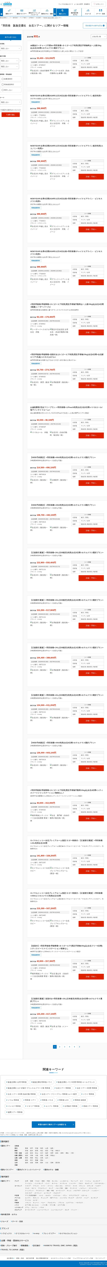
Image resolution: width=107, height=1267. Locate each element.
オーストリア (60, 1190)
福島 (51, 1148)
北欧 (66, 1188)
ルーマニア (47, 1193)
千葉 (51, 1150)
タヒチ (67, 1210)
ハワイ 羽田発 (88, 1094)
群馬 (36, 1150)
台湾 (26, 1181)
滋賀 (26, 1155)
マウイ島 (52, 1205)
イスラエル (57, 1195)
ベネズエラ (79, 1202)
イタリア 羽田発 (33, 1106)
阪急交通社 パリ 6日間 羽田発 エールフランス (76, 1082)
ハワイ (17, 1205)
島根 (31, 1158)
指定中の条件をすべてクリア (11, 110)
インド (47, 1183)
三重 (72, 1153)
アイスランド (40, 1190)
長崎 (36, 1162)
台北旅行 (38, 17)
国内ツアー (5, 1146)
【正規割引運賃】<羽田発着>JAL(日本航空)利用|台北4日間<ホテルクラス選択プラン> (66, 600)
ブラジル (61, 1202)
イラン (65, 1195)
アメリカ (28, 1200)
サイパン (34, 1207)
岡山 (36, 1158)
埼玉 (41, 1150)
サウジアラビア (74, 1195)
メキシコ (28, 1202)
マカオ (37, 1181)
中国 (48, 1181)
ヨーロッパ (18, 1186)
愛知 (67, 1153)
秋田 (41, 1148)
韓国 (43, 1181)
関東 (16, 1150)
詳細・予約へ (91, 74)
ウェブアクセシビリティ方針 (83, 1258)
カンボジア (96, 1181)
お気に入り (100, 4)
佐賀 (31, 1162)
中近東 (17, 1195)
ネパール (55, 1183)
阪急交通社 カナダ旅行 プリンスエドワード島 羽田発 (29, 1088)
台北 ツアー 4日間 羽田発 (87, 1088)
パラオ (41, 1207)
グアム (27, 1207)
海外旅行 (15, 17)
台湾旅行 (31, 17)
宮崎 (51, 1162)
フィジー (74, 1210)
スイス (75, 1185)
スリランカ (63, 1183)
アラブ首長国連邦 (31, 1195)
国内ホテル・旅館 (52, 1170)
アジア (17, 1181)
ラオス (81, 1183)
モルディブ (88, 1183)
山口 (46, 1158)
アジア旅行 (23, 17)
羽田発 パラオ (47, 1100)
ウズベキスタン (99, 1183)
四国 (16, 1160)
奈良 (41, 1155)
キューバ (36, 1202)
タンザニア (94, 1197)
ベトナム (88, 1181)
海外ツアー (5, 1181)
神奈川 (57, 1150)
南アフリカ (54, 1197)
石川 (41, 1153)
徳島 (26, 1160)
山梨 (26, 1153)
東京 (46, 1150)
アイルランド (42, 1188)
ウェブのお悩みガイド (66, 4)
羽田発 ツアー (30, 1100)
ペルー (43, 1202)
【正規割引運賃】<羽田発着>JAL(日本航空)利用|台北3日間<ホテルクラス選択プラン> (66, 648)
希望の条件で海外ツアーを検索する (52, 1124)
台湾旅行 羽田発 (70, 1106)
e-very (36, 1233)
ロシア (51, 1188)
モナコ (34, 1188)
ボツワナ (79, 1197)
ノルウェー (83, 1188)
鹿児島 (57, 1162)
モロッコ (36, 1197)
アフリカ (17, 1197)
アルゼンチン (52, 1202)
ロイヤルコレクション (69, 1233)
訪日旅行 (36, 1245)
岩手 (31, 1148)
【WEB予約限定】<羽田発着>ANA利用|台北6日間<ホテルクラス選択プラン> (63, 743)
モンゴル (55, 1181)
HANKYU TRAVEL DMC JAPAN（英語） (61, 1245)
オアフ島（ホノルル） (32, 1205)
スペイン (50, 1185)
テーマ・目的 (17, 1221)
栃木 (31, 1150)
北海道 (17, 1145)
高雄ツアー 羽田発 (90, 1106)
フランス (36, 1185)
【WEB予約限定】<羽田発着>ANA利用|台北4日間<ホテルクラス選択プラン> (63, 457)
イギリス (68, 1185)
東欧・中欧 (50, 1190)
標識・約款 (20, 1258)
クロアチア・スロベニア (81, 1190)
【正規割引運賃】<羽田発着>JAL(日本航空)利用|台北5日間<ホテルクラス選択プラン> (66, 553)
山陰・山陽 (18, 1158)
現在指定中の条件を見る (93, 25)
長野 (51, 1153)
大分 (46, 1162)
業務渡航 (24, 1245)
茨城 (26, 1150)
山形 (46, 1148)
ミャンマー (72, 1183)
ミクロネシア (19, 1207)
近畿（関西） (19, 1155)
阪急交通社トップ (5, 17)
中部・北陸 (18, 1153)
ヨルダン (48, 1195)
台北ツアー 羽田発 (63, 1088)
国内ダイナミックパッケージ (29, 1170)
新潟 (31, 1153)
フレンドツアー (49, 1233)
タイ (81, 1181)
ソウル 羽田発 (13, 1100)
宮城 (36, 1148)
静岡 (62, 1153)
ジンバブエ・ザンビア (67, 1197)
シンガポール (64, 1181)
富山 (36, 1153)
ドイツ (43, 1185)
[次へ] (79, 1047)
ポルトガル (59, 1185)
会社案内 (10, 1258)
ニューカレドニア (57, 1210)
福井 (46, 1153)
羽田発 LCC (64, 1100)
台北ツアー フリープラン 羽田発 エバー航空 (59, 1094)
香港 (31, 1181)
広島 (41, 1158)
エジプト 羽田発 (52, 1106)
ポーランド (38, 1193)
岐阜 (56, 1153)
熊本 (41, 1162)
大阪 (36, 1155)
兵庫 (46, 1155)
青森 (26, 1148)
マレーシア (74, 1181)
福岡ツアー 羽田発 (15, 1112)
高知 (41, 1160)
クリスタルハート (23, 1233)
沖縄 (16, 1165)
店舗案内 (87, 4)
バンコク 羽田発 (14, 1106)
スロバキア (28, 1193)
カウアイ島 (61, 1205)
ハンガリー (95, 1190)
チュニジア (44, 1197)
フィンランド (29, 1190)
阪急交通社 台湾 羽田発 (17, 1082)
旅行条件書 (30, 1258)
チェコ (69, 1190)
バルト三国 (59, 1188)
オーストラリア (30, 1210)
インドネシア (38, 1183)
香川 (31, 1160)
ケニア (86, 1197)
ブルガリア (57, 1193)
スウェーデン (93, 1188)
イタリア (28, 1185)
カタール (84, 1195)
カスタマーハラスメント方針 (61, 1258)
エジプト (28, 1197)
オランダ (90, 1185)
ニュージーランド (43, 1210)
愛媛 (36, 1160)
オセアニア (18, 1210)
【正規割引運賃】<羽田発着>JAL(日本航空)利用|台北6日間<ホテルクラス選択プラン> (66, 695)
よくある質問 (78, 4)
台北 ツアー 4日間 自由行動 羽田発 (22, 1094)
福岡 (26, 1162)
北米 (16, 1200)
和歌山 (52, 1155)
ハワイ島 (44, 1205)
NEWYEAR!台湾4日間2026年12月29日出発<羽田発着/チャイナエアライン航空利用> (66, 96)
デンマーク (73, 1188)
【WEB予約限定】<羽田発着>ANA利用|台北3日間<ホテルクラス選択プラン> (63, 505)
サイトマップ (100, 1258)
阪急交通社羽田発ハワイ (42, 1082)
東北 (16, 1148)
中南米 (17, 1202)
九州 (16, 1162)
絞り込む (11, 114)
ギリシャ (82, 1185)
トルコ (41, 1195)
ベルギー (98, 1185)
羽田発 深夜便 (80, 1100)
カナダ (35, 1200)
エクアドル (69, 1202)
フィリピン (28, 1183)
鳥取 (26, 1158)
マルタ (27, 1188)
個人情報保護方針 (42, 1258)
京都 (31, 1155)
